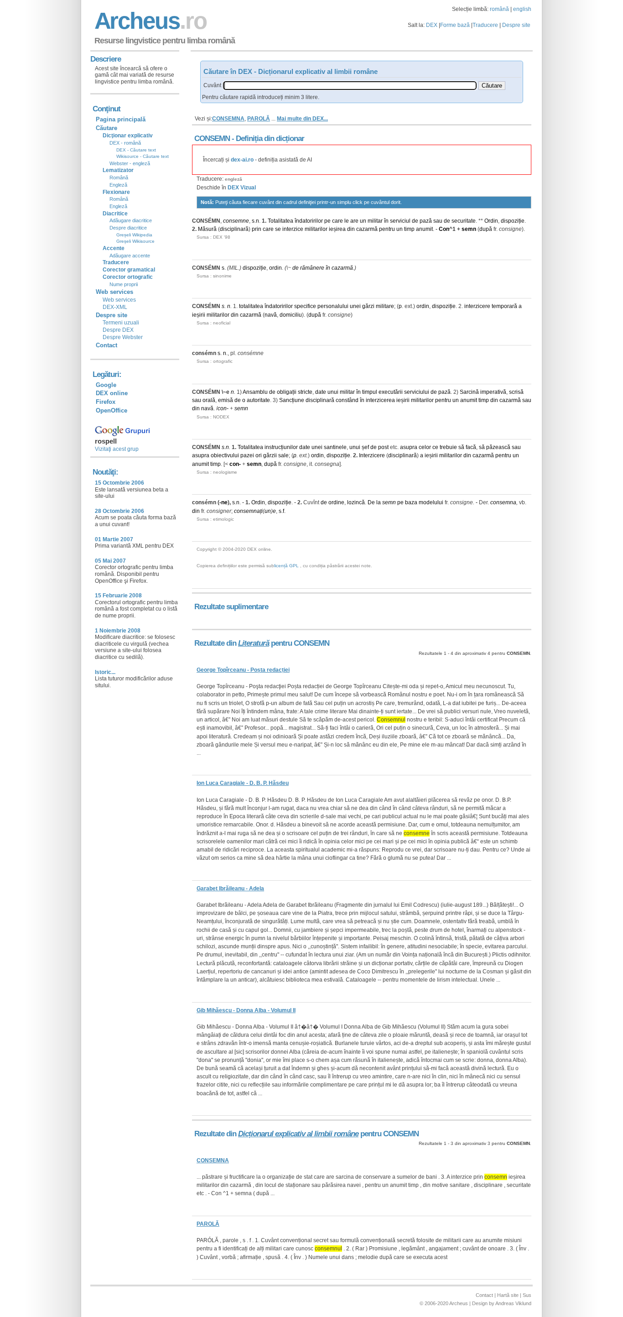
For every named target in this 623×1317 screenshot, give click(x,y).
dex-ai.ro (242, 160)
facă (471, 447)
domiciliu (291, 315)
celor (425, 447)
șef (365, 447)
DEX (431, 25)
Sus (527, 1295)
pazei (247, 455)
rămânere (312, 268)
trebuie (448, 447)
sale (283, 455)
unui (332, 392)
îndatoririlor (309, 221)
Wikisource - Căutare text (142, 156)
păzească (498, 447)
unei (355, 306)
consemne (236, 221)
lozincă (356, 502)
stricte (305, 392)
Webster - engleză (129, 163)
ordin (275, 268)
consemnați (248, 511)
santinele (335, 447)
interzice (292, 229)
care (337, 221)
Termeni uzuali (121, 322)
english (522, 9)
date (320, 392)
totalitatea (251, 306)
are (354, 221)
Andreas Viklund (513, 1303)
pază (426, 221)
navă (271, 315)
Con (444, 229)
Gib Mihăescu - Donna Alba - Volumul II (246, 1010)
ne (224, 502)
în (386, 221)
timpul (369, 392)
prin (256, 229)
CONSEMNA (228, 118)
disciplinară (234, 229)
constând (347, 400)
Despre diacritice (128, 227)
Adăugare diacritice (130, 220)
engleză (233, 179)
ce (435, 447)
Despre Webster (123, 337)
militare (385, 306)
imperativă (493, 392)
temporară (504, 306)
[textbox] (350, 85)
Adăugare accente (129, 255)
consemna (503, 502)
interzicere (477, 306)
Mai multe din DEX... (302, 118)
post (383, 447)
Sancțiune (291, 400)
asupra (408, 447)
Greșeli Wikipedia (134, 234)
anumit (424, 229)
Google (106, 385)
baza (411, 502)
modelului (431, 502)
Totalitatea (280, 221)
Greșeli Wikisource (135, 241)
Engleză (118, 185)
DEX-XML (115, 307)
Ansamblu (255, 392)
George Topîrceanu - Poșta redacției (243, 670)
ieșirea (337, 229)
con (222, 408)
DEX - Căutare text (136, 149)
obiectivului (225, 455)
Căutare (106, 128)
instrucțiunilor (281, 447)
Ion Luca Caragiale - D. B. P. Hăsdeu (243, 783)
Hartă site (508, 1295)
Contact (106, 345)
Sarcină (469, 392)
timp (409, 229)
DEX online (112, 393)
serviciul (400, 221)
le (346, 221)
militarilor (316, 229)
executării (391, 392)
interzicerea (380, 400)
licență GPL (286, 565)
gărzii (270, 455)
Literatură (253, 643)
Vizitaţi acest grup (117, 449)
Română (118, 177)
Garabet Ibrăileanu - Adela (230, 888)
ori (258, 455)
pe (327, 221)
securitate (464, 221)
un (363, 221)
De (371, 502)
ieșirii (198, 315)
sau (437, 221)
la (378, 502)
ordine (336, 502)
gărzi (368, 306)
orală (208, 400)
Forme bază (455, 25)
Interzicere (372, 455)
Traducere (485, 25)
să (461, 447)
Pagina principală (120, 119)
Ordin (491, 221)
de (415, 221)
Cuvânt (212, 85)
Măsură (207, 229)
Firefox (105, 401)
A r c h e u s (149, 21)
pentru (387, 229)
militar (375, 221)
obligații (286, 392)
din (351, 229)
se (278, 229)
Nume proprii (123, 284)
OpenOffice (111, 410)
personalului (332, 306)
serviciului (416, 392)
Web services (119, 300)
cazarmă (367, 229)
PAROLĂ (258, 118)
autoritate (258, 400)
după (485, 229)
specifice (305, 306)
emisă (225, 400)
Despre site (516, 25)
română (499, 9)
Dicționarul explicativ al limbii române (298, 1133)
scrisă (516, 392)
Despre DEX (118, 330)
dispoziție (512, 221)
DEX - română (125, 143)
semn (469, 229)
